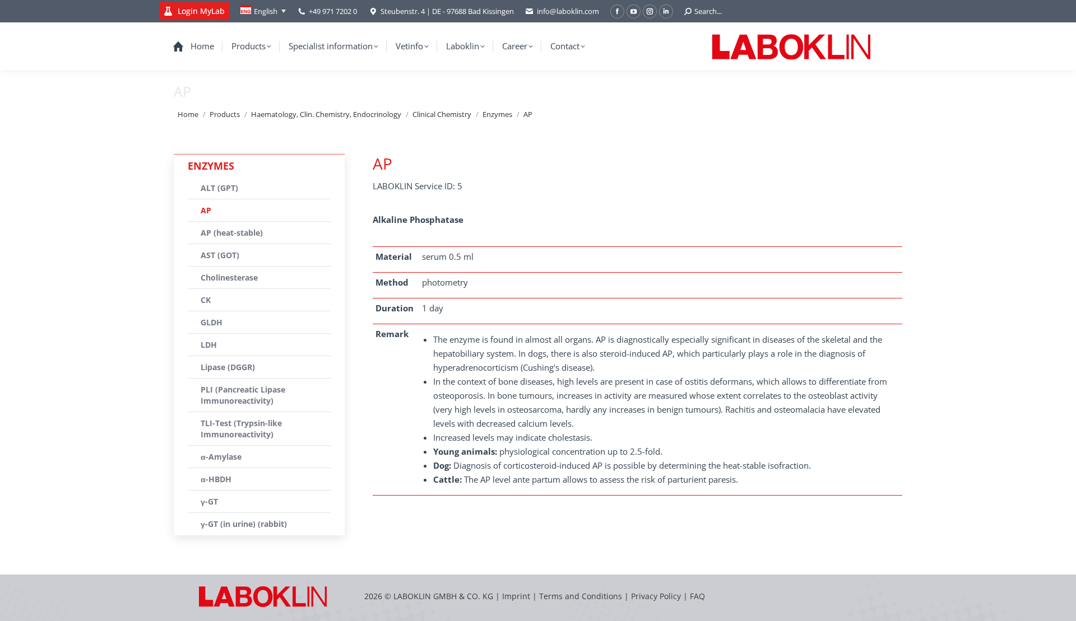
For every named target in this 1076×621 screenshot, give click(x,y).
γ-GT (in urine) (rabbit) (244, 524)
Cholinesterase (229, 277)
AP (206, 210)
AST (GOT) (220, 255)
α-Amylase (221, 456)
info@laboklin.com (568, 11)
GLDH (211, 322)
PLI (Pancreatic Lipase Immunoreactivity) (243, 395)
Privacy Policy (656, 596)
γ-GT (209, 501)
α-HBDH (216, 479)
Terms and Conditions (581, 596)
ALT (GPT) (219, 188)
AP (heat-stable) (232, 232)
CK (206, 300)
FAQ (697, 596)
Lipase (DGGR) (228, 367)
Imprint (516, 596)
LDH (209, 344)
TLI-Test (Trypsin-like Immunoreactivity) (241, 429)
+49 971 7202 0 (333, 11)
